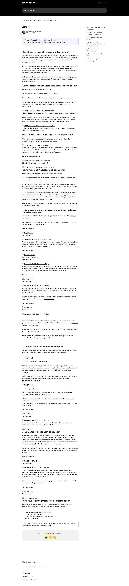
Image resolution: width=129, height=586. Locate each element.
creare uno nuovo (49, 299)
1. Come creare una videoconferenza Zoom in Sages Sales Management (96, 44)
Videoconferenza (47, 20)
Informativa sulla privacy (30, 579)
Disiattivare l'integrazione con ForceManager (95, 60)
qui (65, 42)
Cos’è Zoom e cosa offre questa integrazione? (96, 28)
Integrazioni (37, 20)
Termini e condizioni (28, 576)
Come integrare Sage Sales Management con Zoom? (94, 33)
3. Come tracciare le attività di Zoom (95, 55)
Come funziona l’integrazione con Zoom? (95, 38)
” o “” (38, 224)
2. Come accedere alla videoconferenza (93, 50)
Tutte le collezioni (27, 20)
